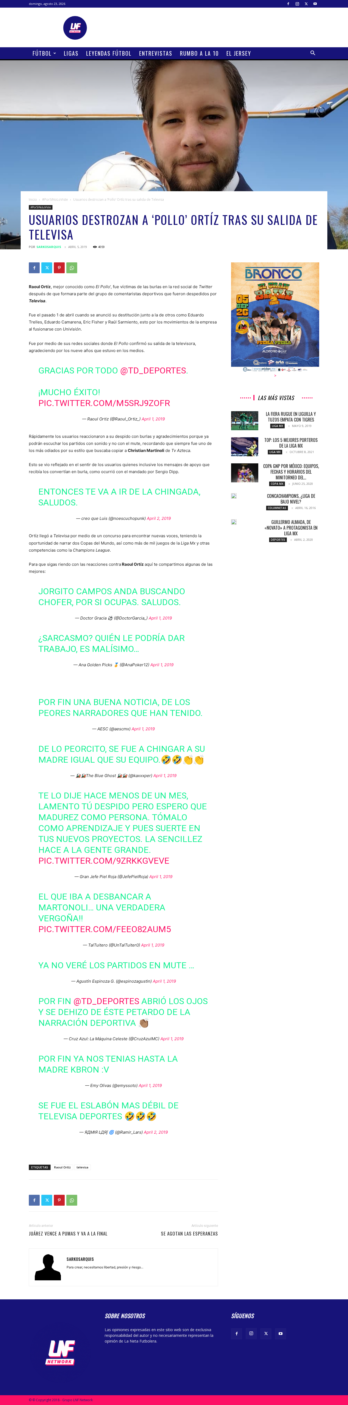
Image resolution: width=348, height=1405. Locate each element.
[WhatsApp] (71, 267)
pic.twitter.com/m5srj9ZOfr (104, 403)
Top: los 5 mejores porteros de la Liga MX (291, 443)
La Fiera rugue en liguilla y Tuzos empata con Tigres (291, 417)
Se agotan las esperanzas (189, 1234)
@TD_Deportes (153, 370)
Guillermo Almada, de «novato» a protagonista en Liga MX (291, 528)
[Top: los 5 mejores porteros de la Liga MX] (244, 446)
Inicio (33, 199)
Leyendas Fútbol (109, 53)
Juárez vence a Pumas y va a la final (68, 1234)
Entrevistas (155, 53)
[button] (312, 53)
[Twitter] (306, 4)
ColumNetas (277, 508)
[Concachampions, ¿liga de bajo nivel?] (234, 496)
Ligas (71, 53)
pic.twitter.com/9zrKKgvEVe (103, 861)
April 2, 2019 (159, 518)
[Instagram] (297, 4)
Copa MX (277, 484)
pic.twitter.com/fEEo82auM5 (104, 929)
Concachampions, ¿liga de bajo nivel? (291, 499)
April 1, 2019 (153, 419)
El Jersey (238, 53)
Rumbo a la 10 (199, 53)
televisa (82, 1167)
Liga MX (277, 426)
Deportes (278, 540)
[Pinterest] (59, 267)
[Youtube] (315, 4)
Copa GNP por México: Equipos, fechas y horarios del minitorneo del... (291, 472)
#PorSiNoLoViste (55, 199)
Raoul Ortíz (62, 1167)
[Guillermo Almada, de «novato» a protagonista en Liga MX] (234, 522)
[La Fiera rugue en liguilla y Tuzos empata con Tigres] (244, 420)
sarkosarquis (48, 247)
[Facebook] (288, 4)
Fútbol (42, 53)
